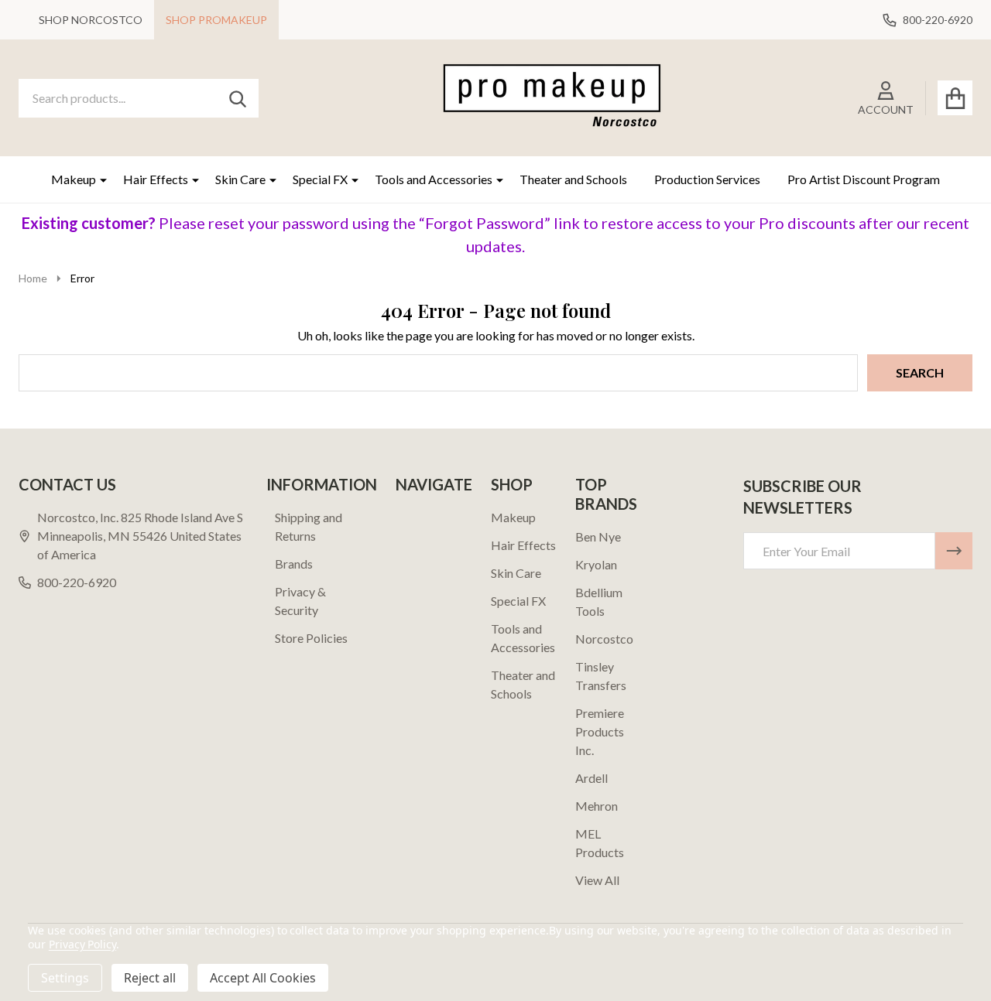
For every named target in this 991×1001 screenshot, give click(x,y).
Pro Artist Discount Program (863, 179)
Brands (294, 563)
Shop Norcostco (90, 19)
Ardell (591, 777)
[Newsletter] (953, 550)
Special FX (320, 179)
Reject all (150, 977)
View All (597, 880)
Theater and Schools (573, 179)
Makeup (73, 179)
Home (33, 278)
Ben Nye (598, 536)
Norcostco (604, 638)
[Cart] (955, 97)
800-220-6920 (76, 582)
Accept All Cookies (263, 977)
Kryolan (596, 564)
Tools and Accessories (433, 179)
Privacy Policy (82, 944)
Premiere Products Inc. (599, 731)
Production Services (707, 179)
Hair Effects (155, 179)
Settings (65, 977)
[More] (97, 179)
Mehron (596, 805)
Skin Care (240, 179)
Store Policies (311, 637)
